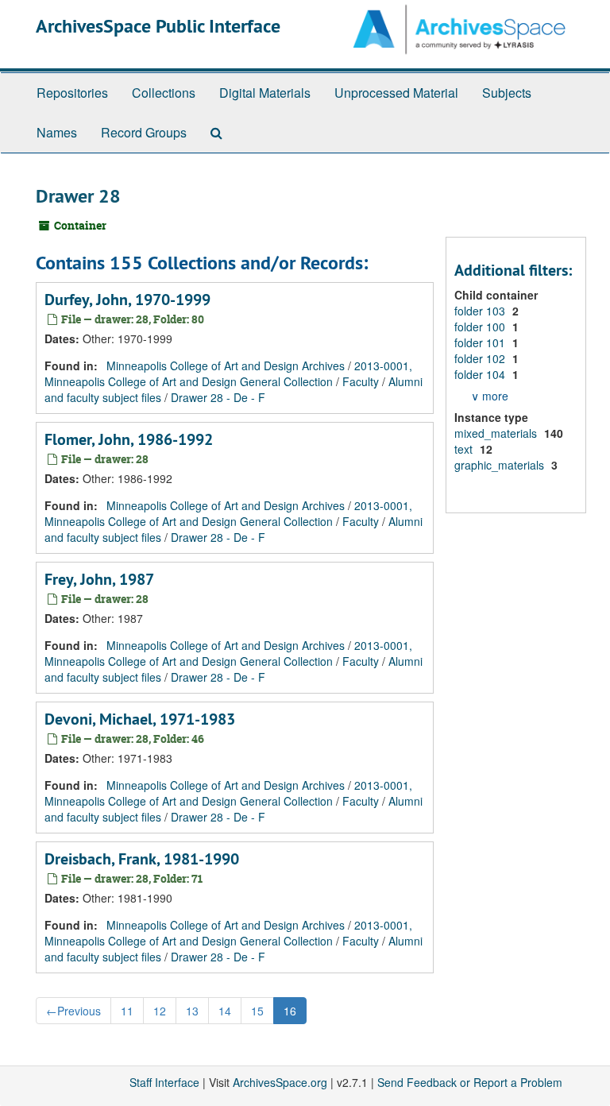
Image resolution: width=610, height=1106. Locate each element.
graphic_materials (500, 465)
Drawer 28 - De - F (218, 397)
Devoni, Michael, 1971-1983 (139, 719)
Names (57, 132)
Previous (73, 1011)
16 (290, 1011)
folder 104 (481, 374)
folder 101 (481, 342)
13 (192, 1011)
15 (257, 1011)
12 (159, 1011)
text (465, 449)
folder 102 (481, 358)
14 (224, 1011)
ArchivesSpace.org (280, 1082)
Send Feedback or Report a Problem (469, 1082)
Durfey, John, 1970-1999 (127, 299)
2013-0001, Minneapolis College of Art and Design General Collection (228, 373)
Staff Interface (164, 1082)
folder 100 (481, 327)
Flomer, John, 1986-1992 (128, 439)
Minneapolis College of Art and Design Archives (225, 365)
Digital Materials (265, 92)
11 (127, 1011)
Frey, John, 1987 (99, 579)
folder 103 (481, 311)
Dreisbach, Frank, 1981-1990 (141, 859)
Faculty (360, 381)
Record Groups (144, 132)
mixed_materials (497, 433)
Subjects (506, 92)
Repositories (72, 92)
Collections (163, 92)
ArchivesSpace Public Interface (158, 26)
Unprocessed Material (396, 92)
